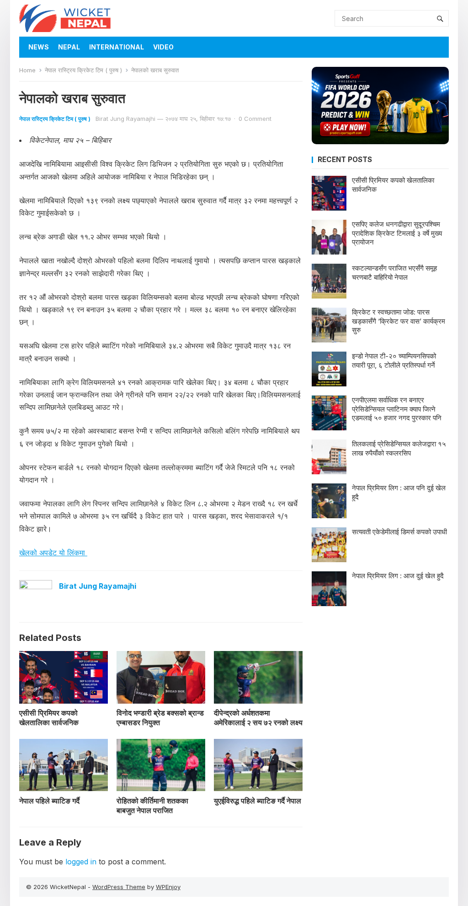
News (38, 47)
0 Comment (255, 118)
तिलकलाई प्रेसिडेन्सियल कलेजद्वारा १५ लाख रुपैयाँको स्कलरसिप (399, 448)
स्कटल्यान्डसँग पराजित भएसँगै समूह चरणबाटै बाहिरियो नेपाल (394, 273)
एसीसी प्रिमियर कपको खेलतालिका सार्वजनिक (49, 717)
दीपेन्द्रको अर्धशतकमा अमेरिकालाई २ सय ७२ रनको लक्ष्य (258, 717)
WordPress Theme (118, 886)
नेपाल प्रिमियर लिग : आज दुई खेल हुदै (398, 575)
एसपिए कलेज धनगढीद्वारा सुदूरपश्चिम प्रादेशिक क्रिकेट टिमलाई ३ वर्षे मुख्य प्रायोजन (397, 233)
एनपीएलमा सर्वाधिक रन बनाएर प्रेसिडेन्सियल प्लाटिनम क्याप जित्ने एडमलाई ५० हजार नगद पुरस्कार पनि (396, 409)
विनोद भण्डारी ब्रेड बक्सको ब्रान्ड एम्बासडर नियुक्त (160, 717)
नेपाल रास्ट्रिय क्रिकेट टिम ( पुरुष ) (83, 70)
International (116, 47)
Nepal (69, 47)
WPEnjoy (168, 886)
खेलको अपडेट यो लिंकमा (53, 552)
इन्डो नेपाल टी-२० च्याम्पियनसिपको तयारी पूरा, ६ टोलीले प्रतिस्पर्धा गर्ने (394, 360)
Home (27, 70)
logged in (80, 861)
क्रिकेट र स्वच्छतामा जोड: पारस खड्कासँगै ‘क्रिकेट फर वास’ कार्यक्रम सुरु (398, 321)
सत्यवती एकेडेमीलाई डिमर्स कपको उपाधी (399, 531)
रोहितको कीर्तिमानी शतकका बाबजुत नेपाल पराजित (152, 805)
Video (163, 47)
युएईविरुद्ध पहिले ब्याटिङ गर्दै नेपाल (257, 801)
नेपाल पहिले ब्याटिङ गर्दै (49, 801)
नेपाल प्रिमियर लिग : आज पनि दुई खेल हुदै (399, 492)
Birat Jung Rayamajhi (125, 118)
